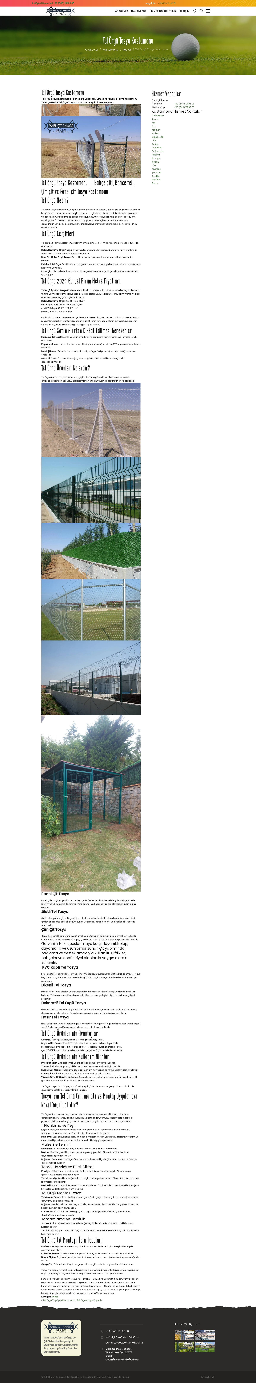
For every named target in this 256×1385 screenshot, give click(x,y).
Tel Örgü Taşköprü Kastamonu (58, 1300)
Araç (154, 126)
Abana (155, 119)
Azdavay (156, 129)
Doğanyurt (157, 151)
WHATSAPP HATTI (166, 3)
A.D (213, 1377)
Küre (154, 165)
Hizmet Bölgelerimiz (162, 11)
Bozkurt (155, 133)
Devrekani (157, 147)
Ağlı (153, 122)
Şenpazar (156, 172)
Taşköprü (156, 179)
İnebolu (155, 161)
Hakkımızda (139, 11)
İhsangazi (156, 158)
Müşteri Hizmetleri (53, 3)
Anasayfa (121, 11)
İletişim (184, 11)
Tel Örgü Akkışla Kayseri (89, 1300)
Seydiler (156, 176)
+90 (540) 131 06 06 (184, 103)
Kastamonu (110, 49)
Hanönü (156, 154)
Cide (154, 140)
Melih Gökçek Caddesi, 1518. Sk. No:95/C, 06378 (119, 1354)
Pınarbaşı (156, 168)
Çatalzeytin (158, 136)
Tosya (127, 49)
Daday (155, 144)
